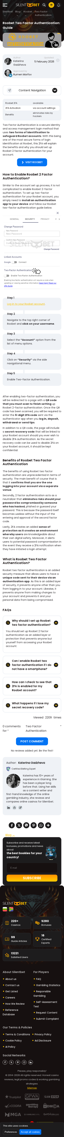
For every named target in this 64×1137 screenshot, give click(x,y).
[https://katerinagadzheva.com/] (20, 807)
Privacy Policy (43, 1034)
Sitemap (32, 1088)
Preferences (11, 1132)
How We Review (15, 1004)
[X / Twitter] (11, 1062)
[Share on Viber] (26, 826)
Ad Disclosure (43, 1040)
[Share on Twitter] (19, 826)
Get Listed (11, 991)
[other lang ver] (5, 909)
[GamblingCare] (32, 1114)
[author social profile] (8, 807)
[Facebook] (5, 1062)
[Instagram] (24, 1062)
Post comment (32, 741)
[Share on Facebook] (12, 826)
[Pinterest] (17, 1062)
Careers (10, 997)
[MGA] (13, 1114)
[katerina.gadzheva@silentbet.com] (14, 807)
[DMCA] (51, 1106)
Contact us (12, 985)
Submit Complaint (47, 1019)
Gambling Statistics (48, 985)
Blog (17, 11)
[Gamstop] (51, 1097)
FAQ (38, 979)
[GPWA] (32, 1097)
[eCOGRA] (13, 1106)
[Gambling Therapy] (32, 1106)
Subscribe (32, 878)
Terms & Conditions (17, 1034)
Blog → (10, 835)
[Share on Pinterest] (34, 826)
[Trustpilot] (13, 1097)
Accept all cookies (30, 1132)
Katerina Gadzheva (19, 63)
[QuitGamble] (51, 1114)
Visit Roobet (34, 162)
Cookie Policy (13, 1040)
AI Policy (10, 1047)
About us (10, 979)
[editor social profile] (10, 75)
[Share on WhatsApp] (41, 826)
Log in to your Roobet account (26, 304)
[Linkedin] (30, 1062)
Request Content (46, 1012)
